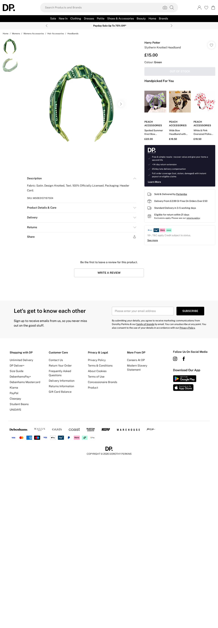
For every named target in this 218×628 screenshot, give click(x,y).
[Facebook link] (184, 359)
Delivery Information (61, 380)
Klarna (14, 387)
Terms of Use (96, 376)
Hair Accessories (55, 33)
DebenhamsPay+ (20, 376)
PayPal (14, 393)
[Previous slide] (46, 25)
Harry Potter (152, 42)
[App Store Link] (184, 383)
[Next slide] (171, 25)
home (5, 33)
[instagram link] (175, 359)
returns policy (193, 218)
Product (93, 387)
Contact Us (56, 360)
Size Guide (16, 371)
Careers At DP (136, 360)
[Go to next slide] (121, 104)
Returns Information (61, 386)
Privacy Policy (97, 360)
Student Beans (19, 404)
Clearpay (15, 398)
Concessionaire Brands (102, 382)
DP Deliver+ (17, 365)
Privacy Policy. (187, 327)
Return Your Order (60, 365)
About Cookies (97, 371)
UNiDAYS (15, 409)
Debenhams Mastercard (25, 382)
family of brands (145, 324)
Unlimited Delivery (21, 360)
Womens (16, 33)
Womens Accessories (33, 33)
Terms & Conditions (100, 365)
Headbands (72, 33)
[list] (81, 104)
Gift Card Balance (60, 391)
